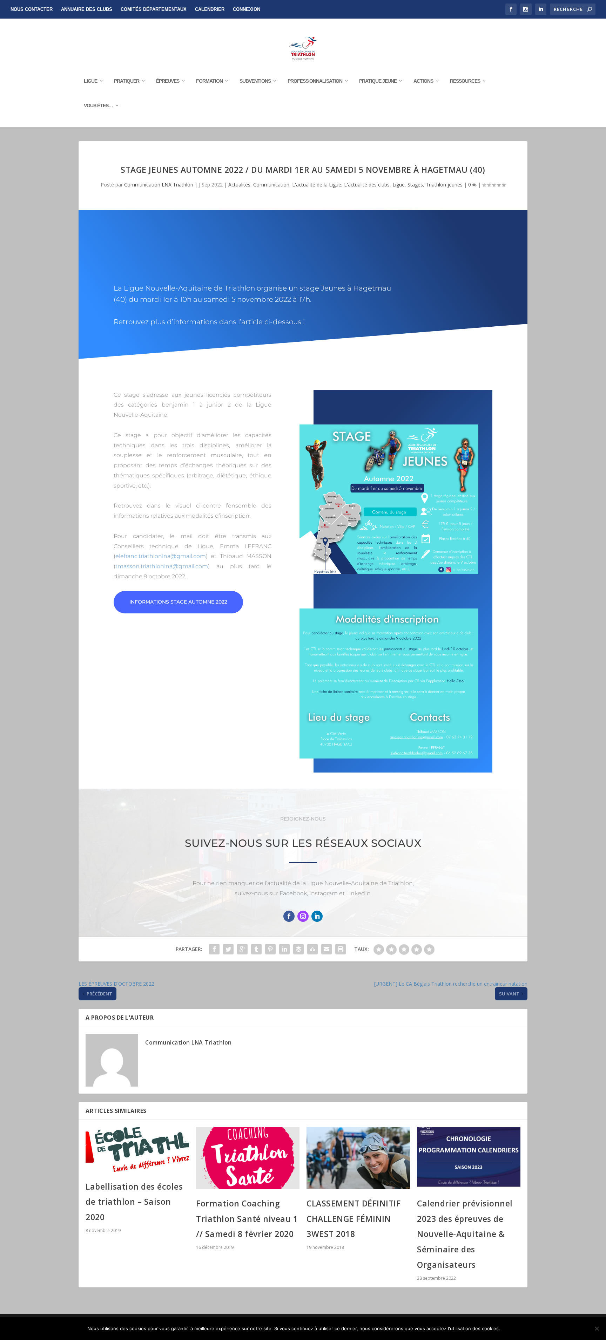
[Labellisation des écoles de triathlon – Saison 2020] (137, 1149)
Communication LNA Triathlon (158, 184)
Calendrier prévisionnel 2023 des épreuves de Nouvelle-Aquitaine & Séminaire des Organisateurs (465, 1234)
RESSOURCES (465, 81)
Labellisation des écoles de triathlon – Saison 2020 (134, 1202)
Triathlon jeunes (444, 184)
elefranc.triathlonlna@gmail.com (160, 556)
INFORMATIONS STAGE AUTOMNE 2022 (178, 602)
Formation (209, 81)
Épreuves (167, 81)
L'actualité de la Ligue (316, 184)
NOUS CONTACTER (32, 9)
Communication (271, 184)
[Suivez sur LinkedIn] (317, 916)
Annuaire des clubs (86, 9)
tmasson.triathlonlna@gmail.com (161, 566)
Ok (511, 1328)
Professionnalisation (315, 81)
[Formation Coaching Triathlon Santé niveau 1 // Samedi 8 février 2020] (247, 1158)
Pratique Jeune (378, 81)
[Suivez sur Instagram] (303, 916)
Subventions (255, 81)
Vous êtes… (98, 105)
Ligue (90, 81)
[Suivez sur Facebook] (289, 916)
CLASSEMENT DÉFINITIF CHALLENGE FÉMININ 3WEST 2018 (353, 1218)
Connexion (246, 9)
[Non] (596, 1328)
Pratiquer (126, 81)
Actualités (239, 184)
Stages (415, 184)
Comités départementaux (154, 9)
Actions (423, 81)
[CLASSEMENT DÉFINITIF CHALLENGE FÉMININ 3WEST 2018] (358, 1158)
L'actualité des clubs (367, 184)
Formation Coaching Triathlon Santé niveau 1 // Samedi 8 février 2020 (247, 1218)
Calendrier (209, 9)
